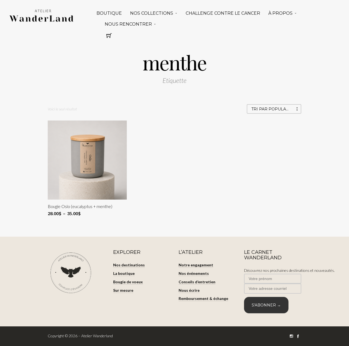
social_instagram (291, 336)
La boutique (124, 273)
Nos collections (151, 13)
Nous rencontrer (128, 24)
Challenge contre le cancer (223, 13)
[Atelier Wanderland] (42, 16)
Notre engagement (196, 265)
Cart (109, 37)
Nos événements (194, 273)
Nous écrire (189, 290)
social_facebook (298, 336)
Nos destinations (129, 265)
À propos (280, 13)
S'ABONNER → (266, 305)
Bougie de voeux (128, 281)
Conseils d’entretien (197, 281)
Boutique (109, 13)
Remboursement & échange (203, 298)
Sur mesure (123, 290)
